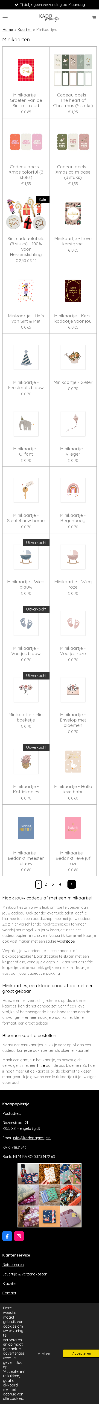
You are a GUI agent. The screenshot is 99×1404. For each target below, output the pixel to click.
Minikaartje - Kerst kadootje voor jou (73, 318)
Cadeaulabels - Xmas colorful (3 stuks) (26, 172)
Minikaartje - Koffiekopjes (26, 789)
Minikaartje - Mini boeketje (26, 717)
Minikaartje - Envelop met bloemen (73, 720)
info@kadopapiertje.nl (32, 1138)
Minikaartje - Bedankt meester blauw (26, 858)
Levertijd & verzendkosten (24, 1274)
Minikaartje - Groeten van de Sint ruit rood (26, 100)
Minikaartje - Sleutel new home (26, 518)
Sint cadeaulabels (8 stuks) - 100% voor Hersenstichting (26, 246)
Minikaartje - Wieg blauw (26, 584)
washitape (66, 941)
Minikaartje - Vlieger (73, 451)
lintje (41, 1065)
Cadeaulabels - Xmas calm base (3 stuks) (72, 172)
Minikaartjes (46, 29)
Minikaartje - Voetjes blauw (26, 651)
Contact (9, 1293)
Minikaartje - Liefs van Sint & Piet (26, 318)
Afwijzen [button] (44, 1353)
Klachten (9, 1283)
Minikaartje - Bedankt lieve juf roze (73, 858)
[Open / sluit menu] (5, 17)
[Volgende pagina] (71, 884)
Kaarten (24, 29)
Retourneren (13, 1264)
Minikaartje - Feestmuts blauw (26, 385)
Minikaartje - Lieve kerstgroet (73, 241)
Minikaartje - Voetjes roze (73, 651)
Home (7, 29)
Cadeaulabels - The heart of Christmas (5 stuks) (73, 100)
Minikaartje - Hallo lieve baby (73, 789)
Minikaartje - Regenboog (73, 518)
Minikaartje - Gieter (73, 382)
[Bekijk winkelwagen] (94, 17)
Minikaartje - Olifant (26, 451)
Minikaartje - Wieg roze (73, 584)
